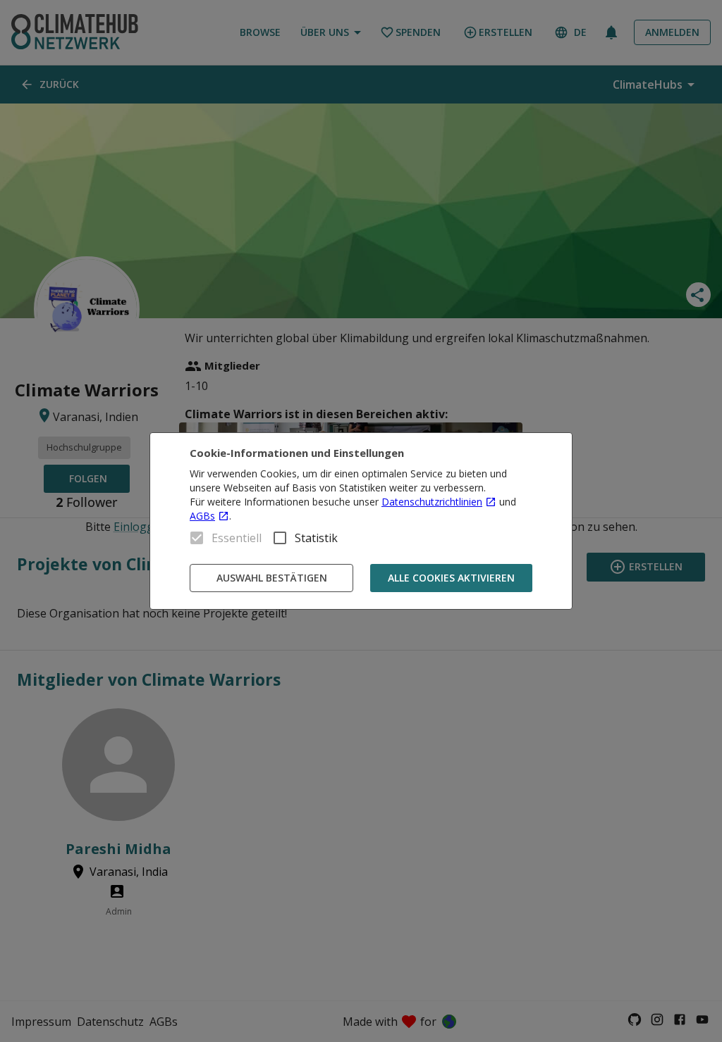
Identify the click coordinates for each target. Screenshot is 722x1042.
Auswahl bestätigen (271, 577)
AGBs (202, 515)
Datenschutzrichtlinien (431, 501)
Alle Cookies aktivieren (451, 577)
